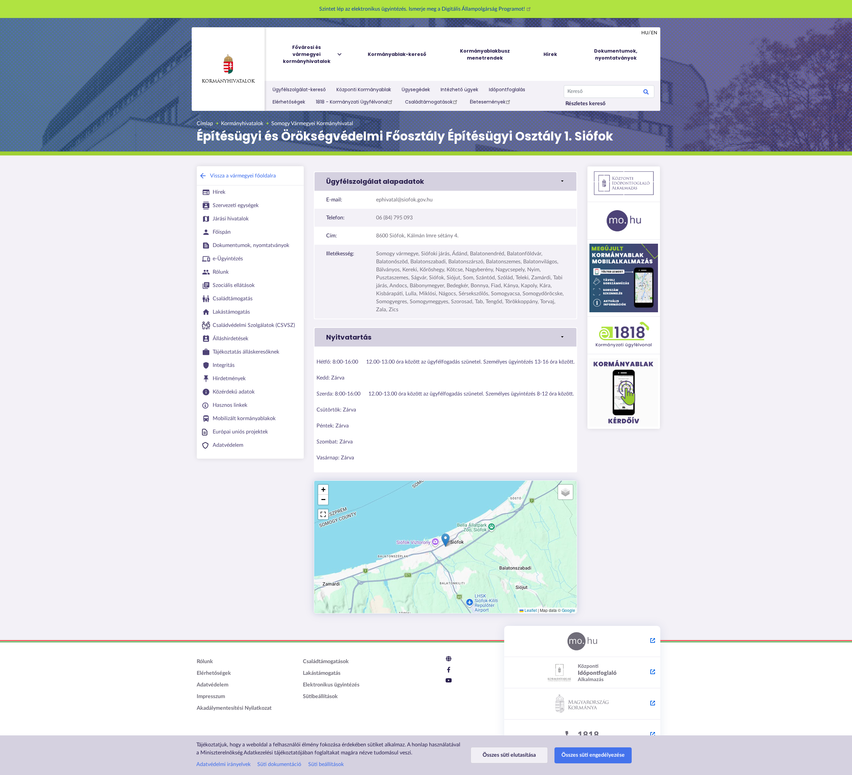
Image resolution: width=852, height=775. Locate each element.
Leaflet (530, 610)
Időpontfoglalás (507, 89)
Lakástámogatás (321, 673)
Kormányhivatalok (228, 81)
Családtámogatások (429, 102)
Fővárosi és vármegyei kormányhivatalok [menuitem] (306, 54)
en (654, 33)
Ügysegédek (416, 89)
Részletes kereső (585, 103)
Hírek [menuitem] (550, 54)
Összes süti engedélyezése (593, 755)
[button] (445, 181)
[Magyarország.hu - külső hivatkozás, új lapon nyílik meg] (582, 641)
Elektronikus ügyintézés (331, 684)
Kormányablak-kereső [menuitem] (397, 54)
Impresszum (211, 696)
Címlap (205, 123)
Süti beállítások (326, 764)
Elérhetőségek (289, 102)
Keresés (646, 93)
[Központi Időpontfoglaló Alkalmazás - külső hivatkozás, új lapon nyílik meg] (582, 672)
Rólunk (205, 661)
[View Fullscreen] (323, 514)
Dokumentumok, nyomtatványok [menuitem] (615, 54)
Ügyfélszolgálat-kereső (299, 89)
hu (644, 33)
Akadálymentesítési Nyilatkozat (234, 708)
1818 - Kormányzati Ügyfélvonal (352, 102)
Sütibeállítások (320, 696)
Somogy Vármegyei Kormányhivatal (312, 123)
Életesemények (488, 102)
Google (568, 610)
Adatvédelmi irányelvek (223, 764)
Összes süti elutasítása (509, 755)
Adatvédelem (212, 684)
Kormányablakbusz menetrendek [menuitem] (485, 54)
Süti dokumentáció (279, 764)
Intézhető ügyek (459, 89)
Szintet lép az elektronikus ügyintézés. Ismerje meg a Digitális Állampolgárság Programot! (422, 9)
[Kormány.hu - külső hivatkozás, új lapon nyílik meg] (582, 704)
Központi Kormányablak (363, 89)
